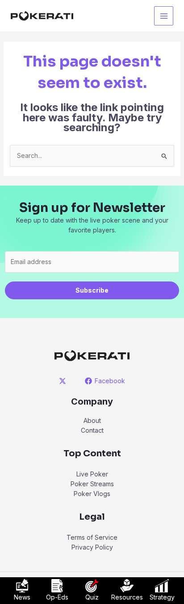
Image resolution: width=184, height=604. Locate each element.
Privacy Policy (92, 547)
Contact (92, 430)
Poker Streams (92, 484)
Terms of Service (92, 537)
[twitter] (64, 381)
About (92, 420)
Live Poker (92, 474)
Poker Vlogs (92, 493)
